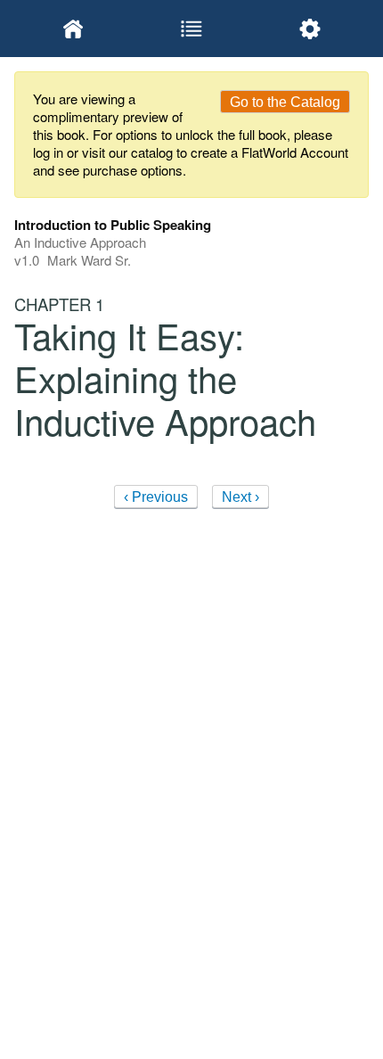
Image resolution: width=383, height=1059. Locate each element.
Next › (240, 497)
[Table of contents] (192, 28)
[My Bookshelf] (73, 28)
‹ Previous (156, 497)
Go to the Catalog (285, 102)
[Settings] (309, 28)
